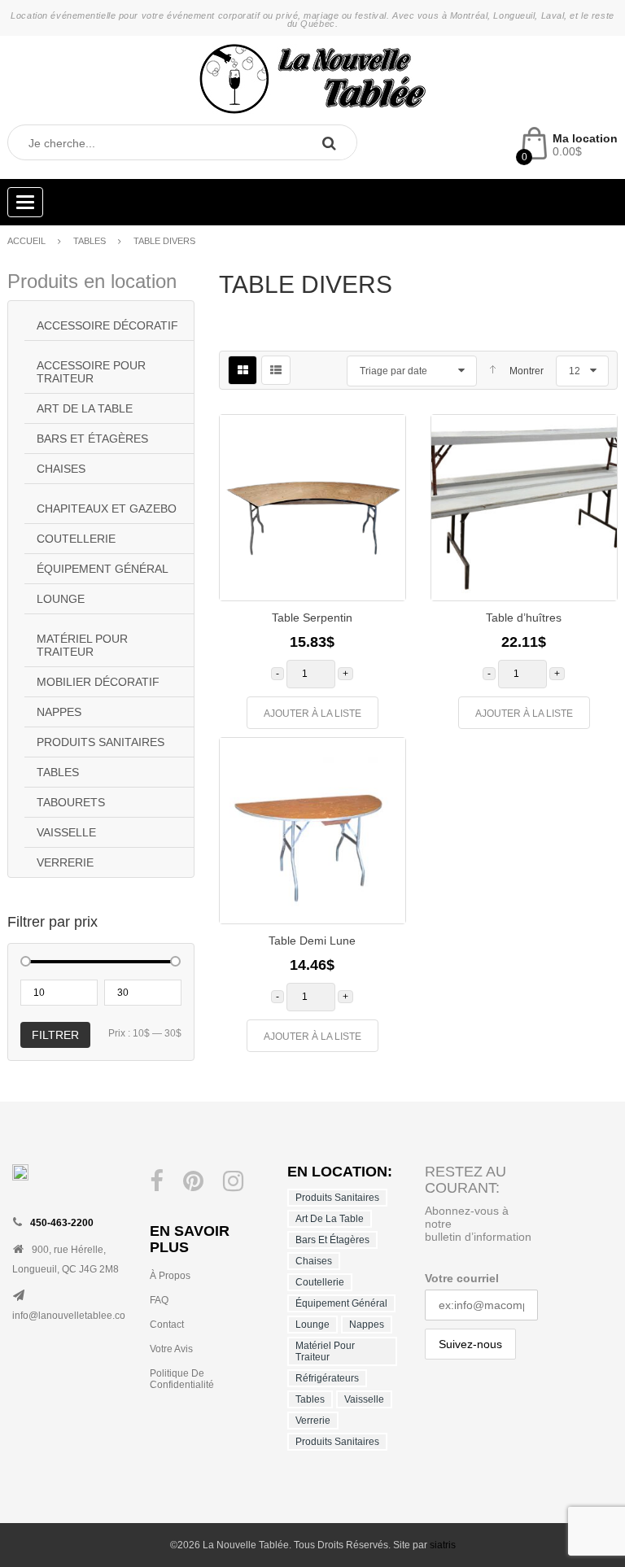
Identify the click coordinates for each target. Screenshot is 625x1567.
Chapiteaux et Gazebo (107, 508)
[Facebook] (157, 1181)
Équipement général (102, 568)
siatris (443, 1545)
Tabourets (71, 802)
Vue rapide (381, 545)
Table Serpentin (312, 617)
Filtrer (55, 1034)
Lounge (61, 598)
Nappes (59, 711)
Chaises (61, 468)
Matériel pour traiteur (82, 645)
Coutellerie (76, 538)
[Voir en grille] (242, 370)
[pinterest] (193, 1181)
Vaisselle (66, 832)
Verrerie (65, 862)
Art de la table (85, 408)
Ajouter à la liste (312, 713)
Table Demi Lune (312, 940)
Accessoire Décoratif (107, 325)
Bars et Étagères (92, 438)
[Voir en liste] (276, 370)
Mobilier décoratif (98, 681)
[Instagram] (233, 1181)
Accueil (26, 241)
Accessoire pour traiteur (91, 372)
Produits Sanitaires (100, 742)
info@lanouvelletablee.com (72, 1315)
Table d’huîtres (524, 617)
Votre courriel (462, 1278)
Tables (89, 241)
